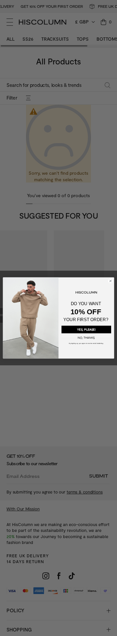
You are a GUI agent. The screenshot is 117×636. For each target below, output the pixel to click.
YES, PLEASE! (86, 329)
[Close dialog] (110, 280)
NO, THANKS (86, 337)
